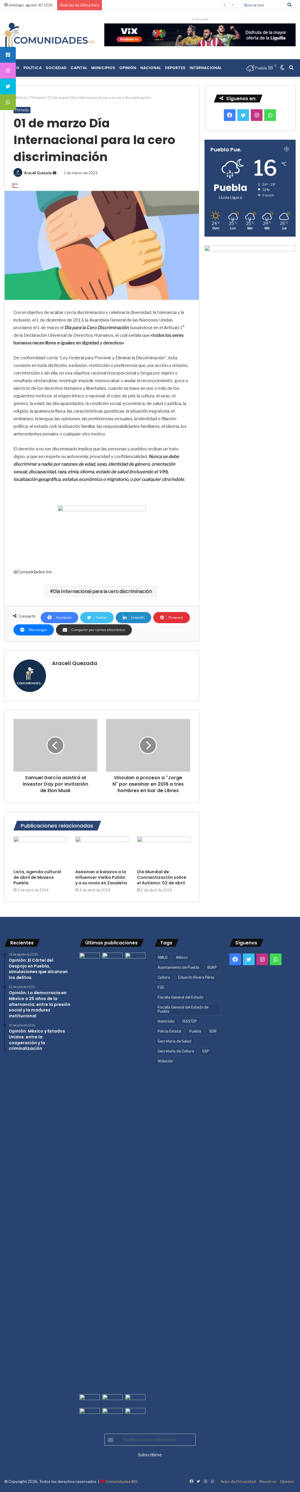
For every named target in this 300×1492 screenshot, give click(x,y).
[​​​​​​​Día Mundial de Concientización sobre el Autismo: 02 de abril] (163, 851)
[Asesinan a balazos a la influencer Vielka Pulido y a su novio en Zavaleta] (101, 851)
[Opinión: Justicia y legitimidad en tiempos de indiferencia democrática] (89, 1400)
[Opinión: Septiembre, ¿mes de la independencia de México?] (112, 1400)
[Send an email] (54, 173)
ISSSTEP (190, 1021)
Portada (37, 97)
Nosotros (268, 1481)
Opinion (287, 1481)
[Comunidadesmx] (50, 34)
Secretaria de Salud (174, 1041)
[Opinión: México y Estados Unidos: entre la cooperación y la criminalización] (135, 958)
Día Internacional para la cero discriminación (102, 591)
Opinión (127, 68)
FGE (161, 987)
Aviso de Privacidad (238, 1481)
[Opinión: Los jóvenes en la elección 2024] (89, 1413)
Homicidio (166, 1021)
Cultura (164, 977)
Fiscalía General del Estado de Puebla (183, 1009)
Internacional (205, 68)
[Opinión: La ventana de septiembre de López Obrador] (135, 1400)
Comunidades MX (121, 1481)
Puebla (195, 1031)
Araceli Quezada (38, 173)
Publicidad (200, 19)
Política (32, 68)
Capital (79, 68)
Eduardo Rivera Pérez (196, 977)
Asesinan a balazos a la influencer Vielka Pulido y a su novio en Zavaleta (101, 877)
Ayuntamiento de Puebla (178, 967)
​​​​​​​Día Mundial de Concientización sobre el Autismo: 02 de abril (161, 877)
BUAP (212, 967)
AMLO (163, 957)
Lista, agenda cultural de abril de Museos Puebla (37, 877)
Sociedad (56, 68)
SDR (213, 1031)
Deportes (175, 68)
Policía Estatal (169, 1031)
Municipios (103, 68)
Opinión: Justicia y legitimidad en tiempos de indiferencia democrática (168, 5)
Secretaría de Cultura (176, 1051)
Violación (165, 1061)
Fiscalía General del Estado (180, 997)
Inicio (22, 97)
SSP (205, 1051)
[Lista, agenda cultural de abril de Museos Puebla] (40, 851)
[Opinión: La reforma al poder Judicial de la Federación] (112, 1413)
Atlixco (182, 957)
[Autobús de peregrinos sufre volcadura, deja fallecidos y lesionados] (135, 1413)
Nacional (150, 68)
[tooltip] (8, 55)
